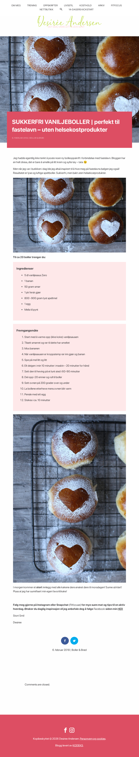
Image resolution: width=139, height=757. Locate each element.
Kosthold (86, 5)
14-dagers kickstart (81, 9)
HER (120, 608)
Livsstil (68, 5)
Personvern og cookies (92, 738)
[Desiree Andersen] (69, 21)
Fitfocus (116, 5)
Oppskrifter (50, 5)
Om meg (16, 5)
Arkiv (101, 5)
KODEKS (78, 745)
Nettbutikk (46, 9)
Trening (32, 5)
